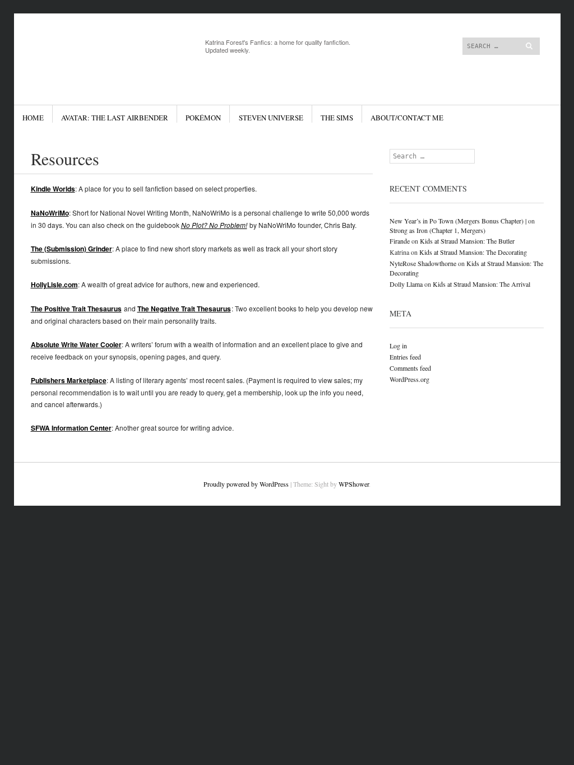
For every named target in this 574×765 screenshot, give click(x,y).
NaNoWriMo (50, 213)
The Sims (337, 118)
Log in (398, 345)
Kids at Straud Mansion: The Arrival (481, 283)
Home (33, 118)
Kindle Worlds (53, 189)
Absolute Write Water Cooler (76, 344)
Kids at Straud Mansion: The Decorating (473, 252)
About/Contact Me (407, 118)
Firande (400, 240)
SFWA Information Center (71, 428)
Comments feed (410, 367)
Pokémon (203, 118)
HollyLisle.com (54, 284)
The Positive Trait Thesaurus (76, 309)
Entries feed (405, 356)
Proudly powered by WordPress (246, 483)
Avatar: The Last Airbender (114, 118)
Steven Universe (271, 118)
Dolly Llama (406, 283)
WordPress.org (409, 379)
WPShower (354, 483)
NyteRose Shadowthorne (423, 263)
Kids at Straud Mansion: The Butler (467, 240)
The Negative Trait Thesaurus (184, 309)
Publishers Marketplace (69, 380)
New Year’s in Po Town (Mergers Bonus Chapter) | (458, 220)
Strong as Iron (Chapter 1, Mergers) (437, 230)
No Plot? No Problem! (214, 225)
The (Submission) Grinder (71, 249)
